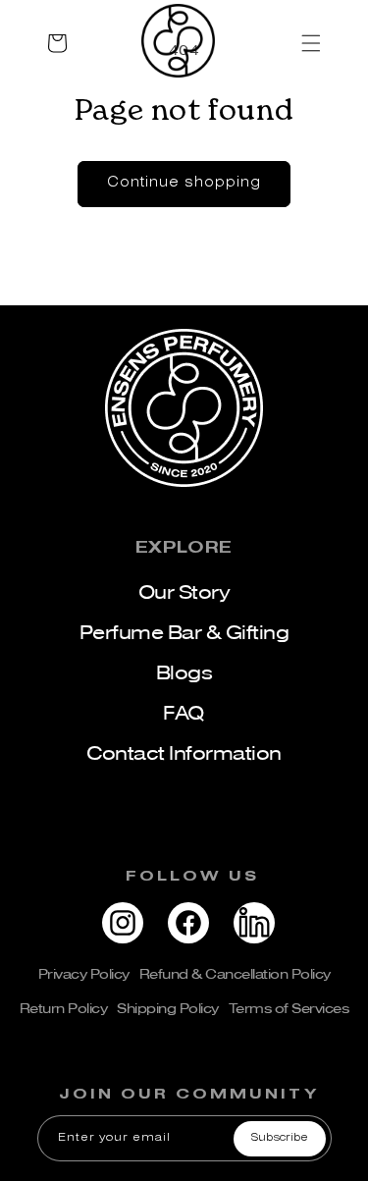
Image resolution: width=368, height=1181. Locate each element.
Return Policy (64, 1008)
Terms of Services (289, 1008)
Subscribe (279, 1138)
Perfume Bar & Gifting (184, 632)
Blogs (184, 673)
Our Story (184, 592)
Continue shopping (184, 183)
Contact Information (184, 753)
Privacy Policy (84, 974)
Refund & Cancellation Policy (235, 974)
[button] (184, 43)
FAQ (184, 713)
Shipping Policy (168, 1008)
